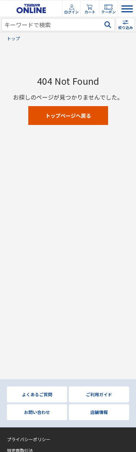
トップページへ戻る (68, 115)
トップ (13, 38)
